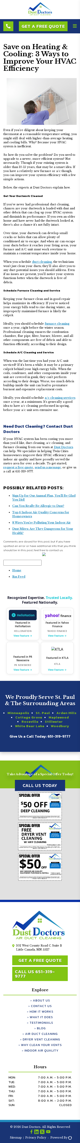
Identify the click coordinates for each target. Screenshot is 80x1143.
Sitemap (16, 1137)
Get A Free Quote (43, 26)
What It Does (41, 1017)
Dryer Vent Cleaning (41, 1039)
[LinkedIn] (36, 1132)
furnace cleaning (57, 323)
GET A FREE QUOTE (40, 960)
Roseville (30, 721)
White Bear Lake (29, 726)
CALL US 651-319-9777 (35, 973)
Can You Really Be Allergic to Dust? (38, 506)
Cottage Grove (28, 717)
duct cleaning (42, 261)
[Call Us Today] (8, 26)
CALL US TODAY (40, 785)
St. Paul (43, 712)
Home (16, 570)
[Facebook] (31, 1132)
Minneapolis (18, 712)
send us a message (48, 467)
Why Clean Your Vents (41, 1045)
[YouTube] (48, 1132)
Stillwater (54, 721)
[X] (42, 1132)
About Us (41, 1000)
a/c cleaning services (60, 397)
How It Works (41, 1011)
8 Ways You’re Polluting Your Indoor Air (41, 522)
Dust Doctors (63, 447)
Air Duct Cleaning (41, 1034)
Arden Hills (66, 712)
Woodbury (60, 726)
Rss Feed (18, 576)
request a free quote (18, 467)
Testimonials (41, 1022)
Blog (41, 1028)
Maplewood (59, 717)
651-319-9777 (59, 736)
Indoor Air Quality (41, 1050)
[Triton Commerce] (69, 1137)
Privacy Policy (35, 1137)
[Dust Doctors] (40, 14)
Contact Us (41, 1006)
